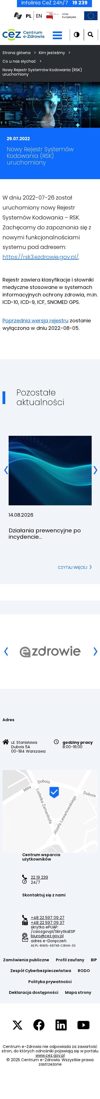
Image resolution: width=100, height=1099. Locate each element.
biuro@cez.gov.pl (47, 936)
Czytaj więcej (75, 567)
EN (39, 16)
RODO (84, 970)
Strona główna (16, 52)
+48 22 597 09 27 (47, 917)
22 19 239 (39, 877)
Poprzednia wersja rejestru (35, 320)
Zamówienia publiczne (26, 960)
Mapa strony (78, 992)
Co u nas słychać (19, 61)
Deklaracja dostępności (33, 992)
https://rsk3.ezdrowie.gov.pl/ (40, 257)
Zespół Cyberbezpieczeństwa (40, 970)
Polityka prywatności (50, 981)
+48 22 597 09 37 (47, 922)
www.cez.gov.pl (50, 1055)
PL (29, 16)
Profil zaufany (70, 960)
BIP (94, 960)
